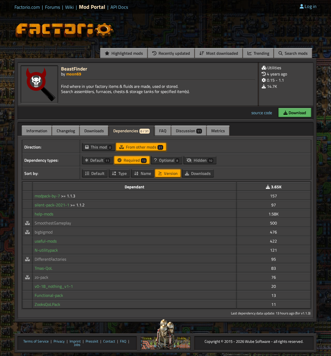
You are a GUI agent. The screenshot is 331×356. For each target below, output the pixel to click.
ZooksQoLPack (47, 304)
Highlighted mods (126, 53)
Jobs (77, 345)
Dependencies (131, 131)
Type (122, 173)
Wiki (69, 7)
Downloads (94, 131)
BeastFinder (74, 68)
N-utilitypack (46, 250)
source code (261, 113)
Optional (168, 160)
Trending (261, 53)
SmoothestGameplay (53, 223)
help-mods (44, 214)
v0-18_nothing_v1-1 (54, 286)
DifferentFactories (50, 259)
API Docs (119, 7)
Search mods (296, 53)
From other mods (143, 147)
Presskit (92, 341)
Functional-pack (49, 295)
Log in (311, 6)
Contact (109, 341)
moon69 (73, 74)
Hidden (202, 160)
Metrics (218, 131)
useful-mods (46, 241)
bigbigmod (43, 232)
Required (134, 160)
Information (36, 131)
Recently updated (173, 53)
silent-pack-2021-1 (52, 205)
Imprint (75, 341)
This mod (100, 147)
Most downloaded (221, 53)
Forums (52, 7)
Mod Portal (92, 7)
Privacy (59, 341)
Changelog (66, 131)
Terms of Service (36, 341)
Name (145, 173)
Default (99, 160)
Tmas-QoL (43, 268)
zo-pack (41, 277)
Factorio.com (27, 7)
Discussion (188, 131)
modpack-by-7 (48, 196)
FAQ (163, 131)
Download (297, 113)
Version (170, 173)
